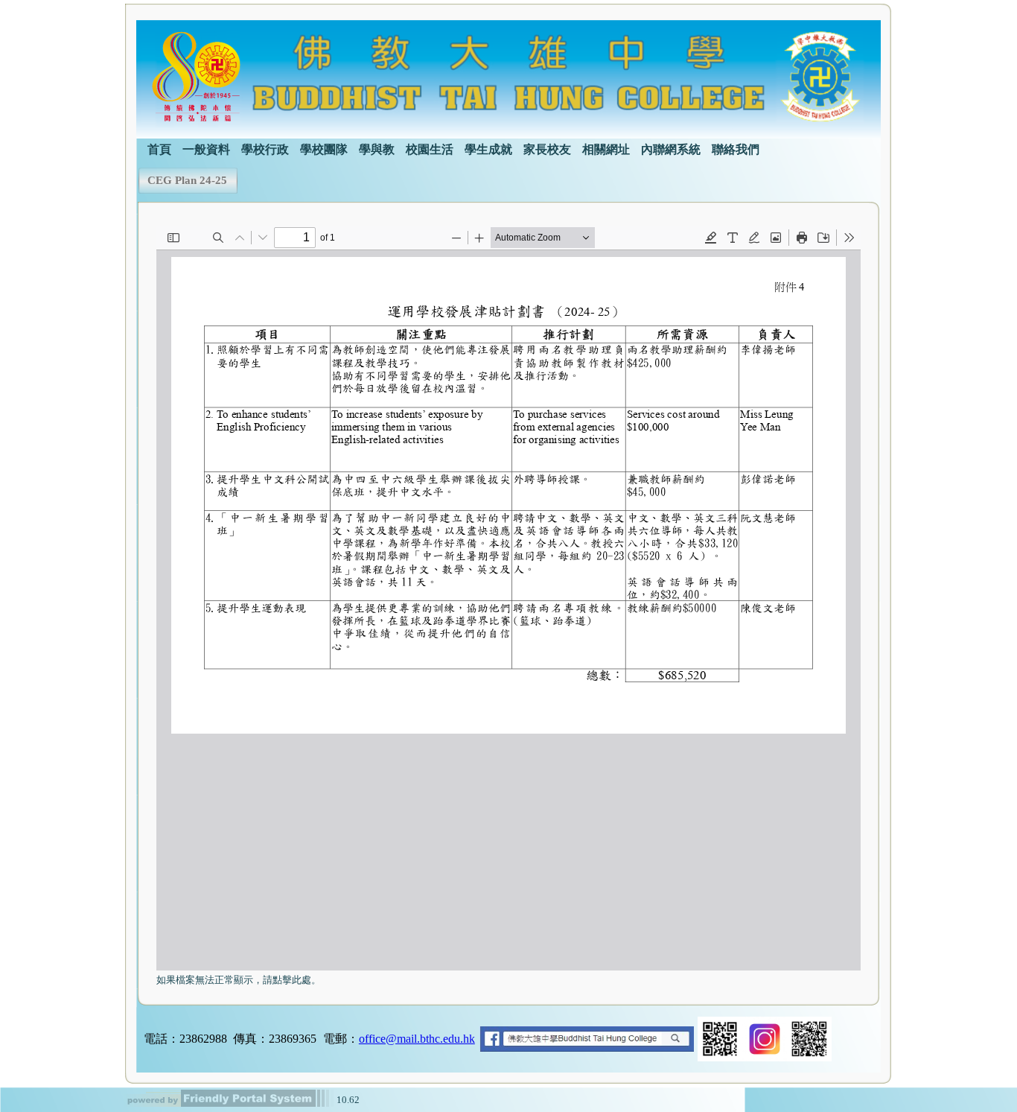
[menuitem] (159, 148)
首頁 (159, 149)
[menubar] (447, 148)
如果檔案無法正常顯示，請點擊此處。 (238, 979)
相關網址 (606, 149)
